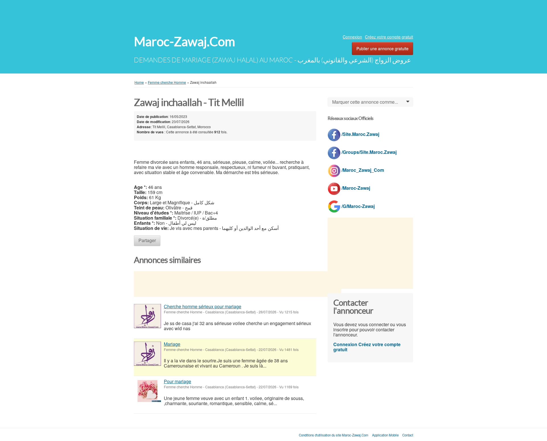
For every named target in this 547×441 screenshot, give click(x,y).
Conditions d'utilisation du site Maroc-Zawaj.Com (333, 435)
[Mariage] (147, 354)
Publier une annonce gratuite (382, 48)
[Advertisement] (273, 15)
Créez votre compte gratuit (389, 37)
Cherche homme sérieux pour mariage (202, 306)
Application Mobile (385, 435)
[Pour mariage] (147, 391)
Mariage (172, 344)
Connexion (352, 37)
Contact (407, 435)
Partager (147, 240)
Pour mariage (177, 381)
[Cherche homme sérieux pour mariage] (147, 316)
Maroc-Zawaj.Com (184, 42)
